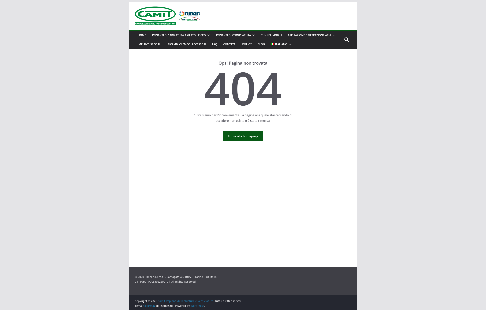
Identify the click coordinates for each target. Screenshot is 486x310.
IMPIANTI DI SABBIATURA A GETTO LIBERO (179, 35)
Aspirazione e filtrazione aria (309, 35)
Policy (247, 44)
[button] (208, 35)
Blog (261, 44)
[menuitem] (279, 44)
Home (142, 35)
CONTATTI (229, 44)
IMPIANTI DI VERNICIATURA (233, 35)
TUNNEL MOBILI (271, 35)
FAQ (214, 44)
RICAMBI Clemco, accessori (187, 44)
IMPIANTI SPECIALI (150, 44)
